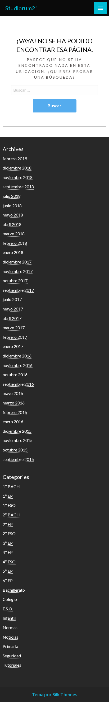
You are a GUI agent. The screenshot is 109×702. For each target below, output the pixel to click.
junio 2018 (12, 205)
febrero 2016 (15, 412)
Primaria (10, 646)
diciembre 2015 (17, 431)
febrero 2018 (15, 243)
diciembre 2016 (17, 355)
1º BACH (11, 486)
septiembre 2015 (18, 459)
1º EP (8, 495)
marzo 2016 (14, 402)
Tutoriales (12, 664)
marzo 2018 (14, 233)
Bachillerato (14, 589)
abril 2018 (12, 224)
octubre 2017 (15, 280)
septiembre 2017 (18, 290)
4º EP (8, 552)
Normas (10, 627)
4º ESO (9, 561)
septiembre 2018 (18, 186)
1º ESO (9, 505)
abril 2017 (12, 318)
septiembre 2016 (18, 384)
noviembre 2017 (18, 271)
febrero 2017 (15, 337)
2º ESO (9, 533)
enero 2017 (13, 346)
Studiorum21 (22, 8)
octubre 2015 (15, 449)
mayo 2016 (13, 393)
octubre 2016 (15, 374)
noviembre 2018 (18, 177)
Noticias (10, 636)
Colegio (10, 599)
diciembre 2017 (17, 261)
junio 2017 (12, 299)
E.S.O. (8, 608)
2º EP (8, 524)
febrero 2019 (15, 158)
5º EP (8, 570)
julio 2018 (12, 196)
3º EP (8, 542)
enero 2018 (13, 252)
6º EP (8, 580)
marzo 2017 (14, 327)
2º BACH (11, 514)
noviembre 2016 (18, 365)
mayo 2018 (13, 214)
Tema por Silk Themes (54, 694)
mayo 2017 (13, 308)
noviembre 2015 (18, 440)
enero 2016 (13, 421)
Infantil (9, 617)
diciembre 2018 (17, 167)
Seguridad (12, 655)
